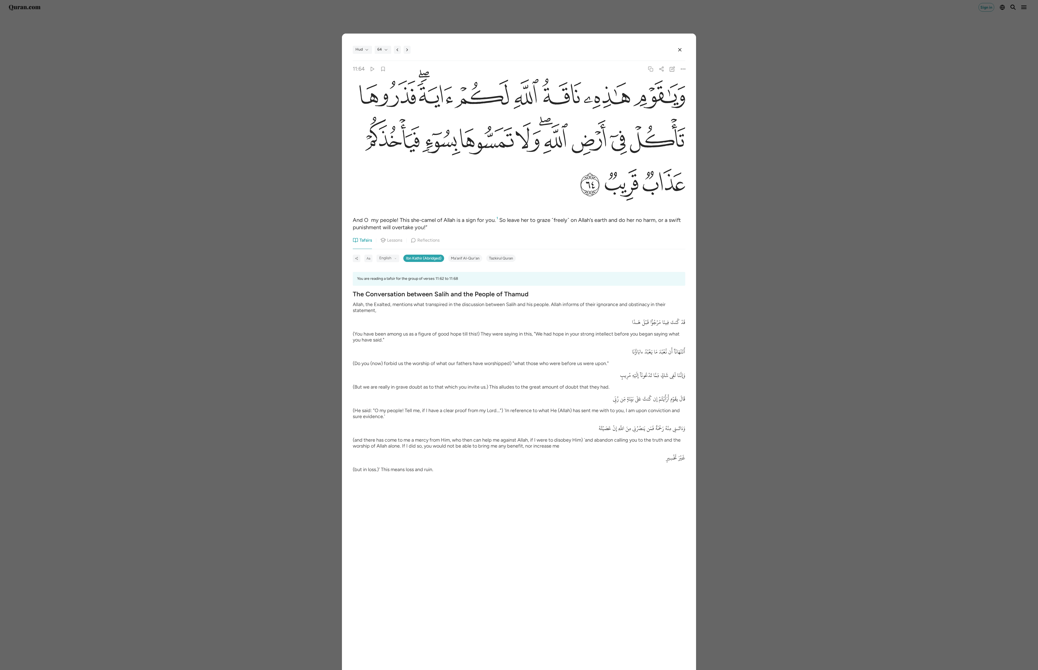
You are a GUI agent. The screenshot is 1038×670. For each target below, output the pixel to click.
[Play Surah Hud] (372, 69)
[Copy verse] (650, 69)
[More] (683, 69)
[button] (657, 98)
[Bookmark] (383, 69)
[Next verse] (407, 50)
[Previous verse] (397, 50)
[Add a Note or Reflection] (672, 69)
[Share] (661, 69)
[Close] (679, 49)
